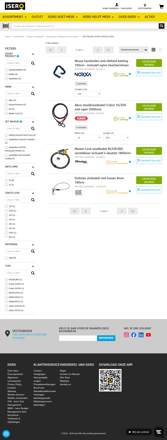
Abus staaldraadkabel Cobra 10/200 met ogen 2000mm (100, 107)
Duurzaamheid (15, 374)
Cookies (12, 387)
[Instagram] (126, 334)
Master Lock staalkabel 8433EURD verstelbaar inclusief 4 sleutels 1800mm (103, 151)
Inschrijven (106, 338)
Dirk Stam (65, 377)
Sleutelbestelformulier (45, 391)
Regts (63, 370)
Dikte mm (79, 133)
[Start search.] (162, 26)
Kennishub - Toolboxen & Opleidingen (14, 418)
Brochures (39, 387)
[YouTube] (148, 334)
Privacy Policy (15, 384)
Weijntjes (64, 381)
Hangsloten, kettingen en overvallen (62, 36)
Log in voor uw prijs (149, 63)
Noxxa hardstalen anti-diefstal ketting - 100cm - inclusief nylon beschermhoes (102, 63)
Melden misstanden (18, 398)
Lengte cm (108, 133)
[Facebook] (133, 334)
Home (7, 36)
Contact (38, 370)
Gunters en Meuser (70, 374)
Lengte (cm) (81, 89)
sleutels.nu (65, 384)
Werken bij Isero (16, 394)
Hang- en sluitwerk (35, 36)
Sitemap (12, 391)
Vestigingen (40, 374)
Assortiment (18, 36)
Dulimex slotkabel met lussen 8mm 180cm (99, 180)
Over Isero (13, 370)
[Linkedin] (141, 334)
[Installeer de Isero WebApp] (110, 380)
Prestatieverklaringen (44, 384)
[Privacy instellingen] (6, 434)
